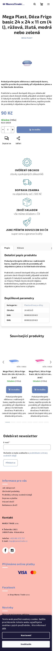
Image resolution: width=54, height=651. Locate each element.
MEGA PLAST (27, 38)
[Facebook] (5, 550)
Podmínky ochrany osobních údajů (17, 495)
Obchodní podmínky (11, 491)
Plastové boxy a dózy (33, 305)
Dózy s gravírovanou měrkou (15, 614)
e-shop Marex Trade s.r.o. (19, 594)
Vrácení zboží (8, 501)
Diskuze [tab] (20, 248)
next (50, 362)
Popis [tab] (7, 248)
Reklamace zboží (9, 505)
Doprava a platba (9, 498)
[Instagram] (12, 550)
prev (3, 362)
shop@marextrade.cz (17, 541)
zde (4, 628)
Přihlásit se (10, 462)
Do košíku (36, 129)
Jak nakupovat (8, 488)
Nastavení (26, 635)
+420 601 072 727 (17, 538)
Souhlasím (26, 644)
